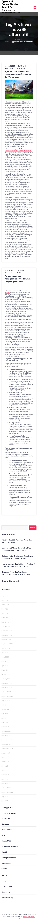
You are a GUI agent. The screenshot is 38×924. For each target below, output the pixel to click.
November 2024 (7, 687)
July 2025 (5, 653)
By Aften (21, 66)
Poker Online (7, 830)
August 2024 (6, 701)
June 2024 (5, 709)
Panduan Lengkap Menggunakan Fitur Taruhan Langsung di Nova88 (18, 279)
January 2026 (6, 626)
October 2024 (6, 692)
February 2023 (6, 775)
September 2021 (7, 792)
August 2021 (6, 797)
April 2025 (5, 666)
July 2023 (5, 757)
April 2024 (5, 718)
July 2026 (5, 600)
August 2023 (6, 753)
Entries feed (7, 886)
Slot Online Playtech (10, 846)
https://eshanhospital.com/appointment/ (18, 151)
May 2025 (5, 661)
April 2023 (5, 770)
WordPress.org (7, 898)
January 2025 (6, 679)
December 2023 (7, 735)
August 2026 (6, 596)
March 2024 (5, 722)
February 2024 (6, 727)
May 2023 (5, 766)
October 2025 (6, 639)
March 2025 (5, 670)
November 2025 (7, 635)
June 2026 (5, 605)
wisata (4, 869)
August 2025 (6, 648)
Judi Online (9, 68)
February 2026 (6, 622)
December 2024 (7, 683)
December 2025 (7, 631)
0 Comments (22, 68)
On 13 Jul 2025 (9, 271)
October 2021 (6, 788)
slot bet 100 (6, 841)
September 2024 (7, 696)
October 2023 (6, 744)
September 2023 (7, 749)
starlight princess (9, 858)
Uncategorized (7, 863)
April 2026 (5, 613)
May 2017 (5, 801)
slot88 (4, 852)
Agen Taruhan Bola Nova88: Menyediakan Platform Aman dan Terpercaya (18, 74)
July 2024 (5, 705)
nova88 (7, 292)
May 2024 (5, 714)
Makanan (5, 824)
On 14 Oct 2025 (10, 66)
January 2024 (6, 731)
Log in (4, 881)
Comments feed (8, 892)
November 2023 (7, 740)
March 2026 (5, 618)
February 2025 (6, 674)
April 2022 (5, 779)
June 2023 (5, 762)
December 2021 (7, 783)
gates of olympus (9, 813)
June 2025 (5, 657)
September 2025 (7, 644)
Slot (3, 835)
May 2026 (5, 609)
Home (17, 39)
